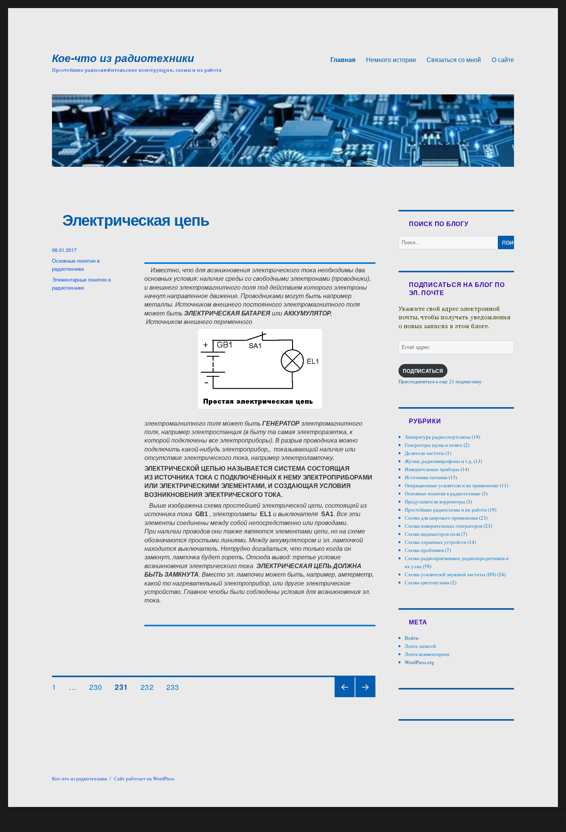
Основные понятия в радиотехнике (443, 493)
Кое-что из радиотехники (123, 57)
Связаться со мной (454, 59)
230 (98, 684)
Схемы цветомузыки (427, 582)
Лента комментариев (427, 654)
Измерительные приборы (432, 469)
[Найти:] (450, 242)
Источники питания (426, 477)
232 (149, 684)
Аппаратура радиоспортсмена (438, 436)
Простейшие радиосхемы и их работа (446, 509)
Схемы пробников (424, 550)
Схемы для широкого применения (441, 517)
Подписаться (423, 370)
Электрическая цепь (135, 219)
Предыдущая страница (344, 696)
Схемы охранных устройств (435, 541)
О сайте (503, 59)
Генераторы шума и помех (433, 444)
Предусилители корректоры (435, 501)
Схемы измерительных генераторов (443, 525)
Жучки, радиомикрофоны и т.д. (438, 461)
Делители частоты (424, 453)
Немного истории (391, 59)
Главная (342, 59)
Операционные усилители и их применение (452, 485)
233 (175, 684)
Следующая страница (365, 696)
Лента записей (420, 645)
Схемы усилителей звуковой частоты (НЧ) (450, 574)
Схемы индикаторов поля (432, 533)
